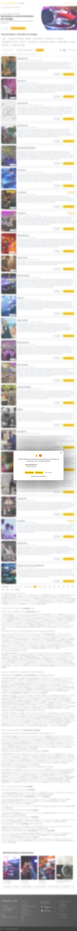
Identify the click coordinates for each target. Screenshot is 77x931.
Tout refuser (39, 472)
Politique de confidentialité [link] (38, 476)
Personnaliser (48, 472)
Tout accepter (29, 472)
